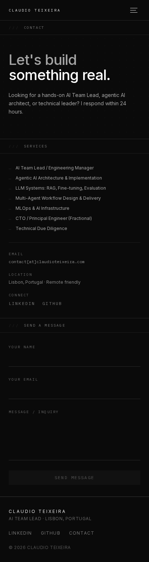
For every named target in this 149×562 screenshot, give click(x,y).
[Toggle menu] (135, 10)
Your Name (22, 347)
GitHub (52, 303)
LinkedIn (22, 303)
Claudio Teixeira (35, 10)
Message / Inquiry (34, 412)
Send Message (74, 477)
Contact (81, 533)
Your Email (23, 379)
